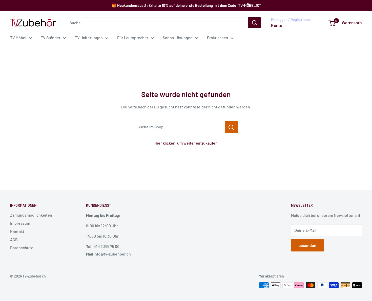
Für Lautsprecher (132, 37)
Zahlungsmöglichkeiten (31, 215)
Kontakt (17, 231)
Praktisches (217, 37)
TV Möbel (18, 37)
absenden (307, 245)
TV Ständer (50, 37)
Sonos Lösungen (178, 37)
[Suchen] (254, 22)
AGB (14, 239)
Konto (276, 25)
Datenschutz (21, 247)
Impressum (20, 223)
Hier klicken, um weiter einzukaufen (186, 143)
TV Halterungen (89, 37)
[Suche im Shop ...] (231, 127)
